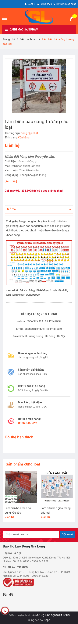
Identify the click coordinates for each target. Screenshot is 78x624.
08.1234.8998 (24, 190)
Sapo (47, 620)
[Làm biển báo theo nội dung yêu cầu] (21, 487)
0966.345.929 (27, 423)
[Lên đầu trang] (65, 616)
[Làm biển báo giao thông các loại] (57, 487)
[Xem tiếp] (11, 181)
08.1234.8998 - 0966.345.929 (30, 561)
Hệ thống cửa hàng (66, 4)
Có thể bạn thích (19, 437)
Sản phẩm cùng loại (23, 464)
